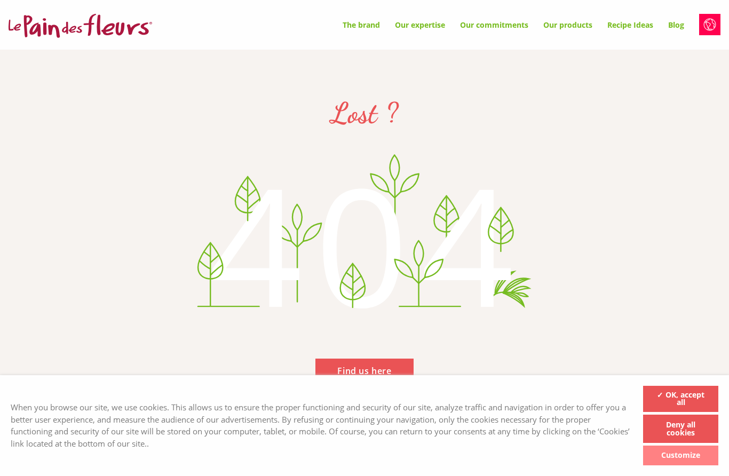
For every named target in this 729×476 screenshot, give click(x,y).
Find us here (364, 371)
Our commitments (494, 25)
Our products (567, 25)
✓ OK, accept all (680, 398)
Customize (680, 455)
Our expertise (420, 25)
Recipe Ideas (630, 25)
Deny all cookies (680, 428)
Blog (676, 25)
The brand (361, 25)
